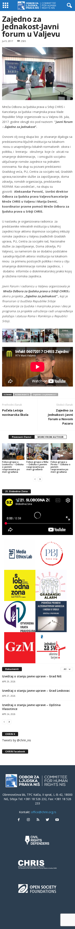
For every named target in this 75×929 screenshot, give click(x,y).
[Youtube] (56, 820)
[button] (68, 5)
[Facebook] (19, 820)
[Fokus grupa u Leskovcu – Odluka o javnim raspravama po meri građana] (13, 451)
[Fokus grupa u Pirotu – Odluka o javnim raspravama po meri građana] (62, 451)
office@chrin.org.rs (43, 812)
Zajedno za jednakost (45, 394)
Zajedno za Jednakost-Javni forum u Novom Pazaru (60, 416)
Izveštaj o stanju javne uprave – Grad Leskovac (36, 691)
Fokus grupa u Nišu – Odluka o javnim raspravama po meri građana (37, 465)
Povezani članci (21, 436)
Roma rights (22, 394)
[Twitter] (47, 820)
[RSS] (38, 820)
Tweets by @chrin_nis (16, 740)
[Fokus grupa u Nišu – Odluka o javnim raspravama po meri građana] (37, 451)
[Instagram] (28, 820)
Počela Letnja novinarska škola (15, 412)
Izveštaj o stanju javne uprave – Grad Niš (31, 676)
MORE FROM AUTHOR (51, 436)
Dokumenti (12, 669)
